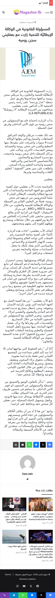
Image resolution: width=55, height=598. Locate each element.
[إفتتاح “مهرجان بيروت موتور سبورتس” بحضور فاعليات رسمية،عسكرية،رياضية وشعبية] (41, 504)
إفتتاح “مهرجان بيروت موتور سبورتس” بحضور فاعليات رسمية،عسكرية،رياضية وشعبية (41, 517)
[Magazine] (27, 12)
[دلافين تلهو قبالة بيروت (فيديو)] (14, 536)
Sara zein (27, 474)
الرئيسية (30, 22)
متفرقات (22, 22)
